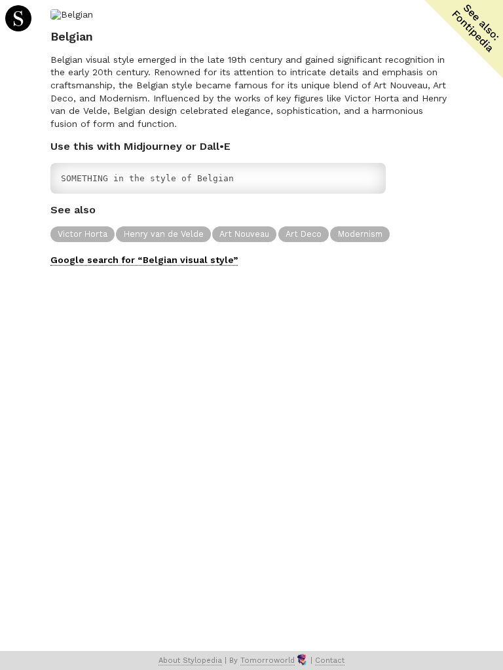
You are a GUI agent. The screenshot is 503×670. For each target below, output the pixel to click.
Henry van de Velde (164, 234)
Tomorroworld (267, 660)
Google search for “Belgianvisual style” (144, 260)
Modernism (360, 234)
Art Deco (304, 234)
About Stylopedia (190, 660)
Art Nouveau (244, 234)
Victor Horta (82, 234)
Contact (330, 660)
